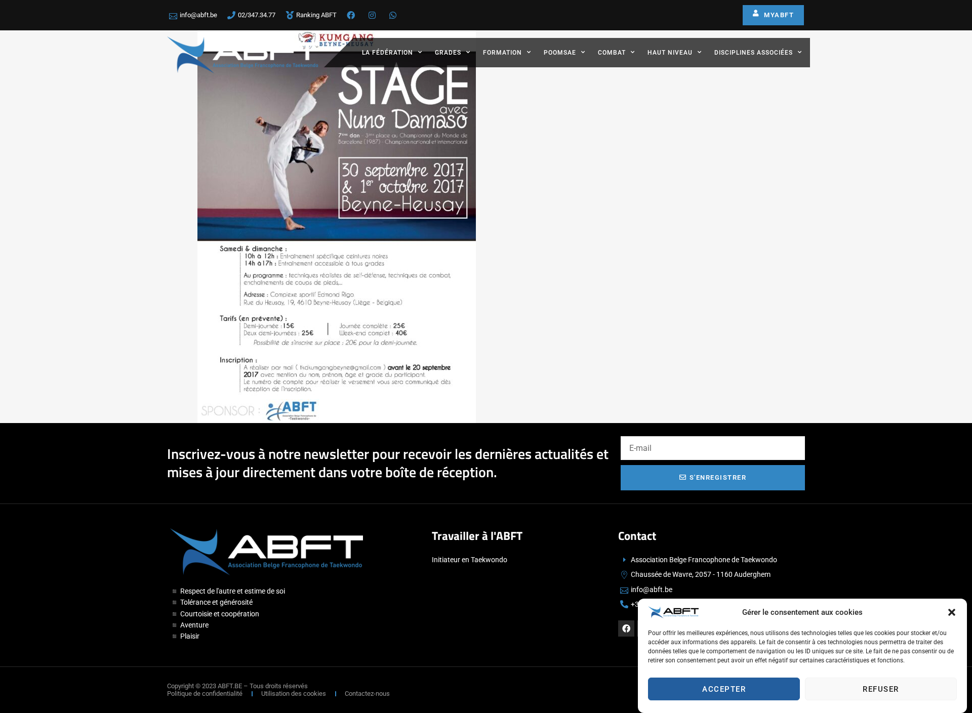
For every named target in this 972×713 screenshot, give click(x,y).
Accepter (724, 689)
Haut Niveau (670, 52)
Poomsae (560, 52)
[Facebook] (626, 628)
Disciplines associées (753, 52)
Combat (612, 52)
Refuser (881, 689)
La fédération (387, 52)
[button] (952, 612)
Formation (502, 52)
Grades (448, 52)
